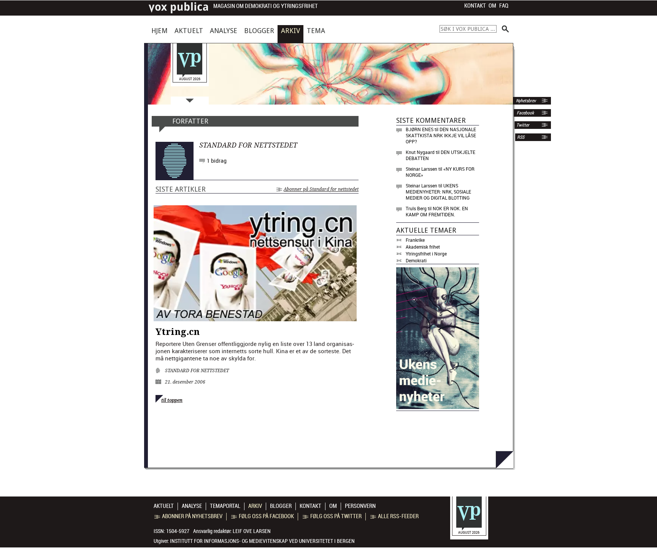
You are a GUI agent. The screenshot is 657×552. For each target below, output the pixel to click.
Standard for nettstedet (197, 370)
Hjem (159, 31)
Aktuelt (189, 31)
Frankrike (415, 240)
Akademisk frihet (423, 247)
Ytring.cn (178, 332)
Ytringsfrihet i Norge (426, 254)
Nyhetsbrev (525, 100)
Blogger (259, 31)
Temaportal (225, 506)
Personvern (360, 506)
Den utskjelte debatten (440, 155)
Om (492, 5)
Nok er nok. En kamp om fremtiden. (437, 211)
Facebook (525, 113)
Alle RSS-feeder (398, 516)
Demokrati (416, 260)
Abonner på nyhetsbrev (192, 516)
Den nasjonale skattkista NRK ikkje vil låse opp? (441, 135)
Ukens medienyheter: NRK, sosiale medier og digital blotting (438, 191)
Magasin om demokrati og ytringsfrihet (265, 6)
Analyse (223, 31)
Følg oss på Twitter (336, 516)
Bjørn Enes (419, 129)
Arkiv (290, 31)
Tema (316, 31)
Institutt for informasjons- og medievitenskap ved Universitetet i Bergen (262, 541)
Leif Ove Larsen (252, 531)
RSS (520, 137)
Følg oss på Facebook (266, 516)
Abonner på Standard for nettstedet (321, 189)
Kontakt (475, 5)
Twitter (522, 125)
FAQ (503, 5)
